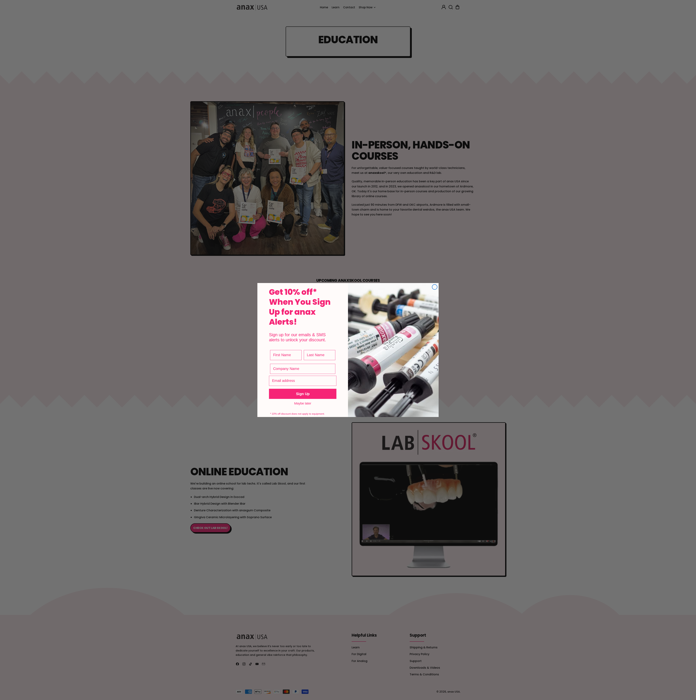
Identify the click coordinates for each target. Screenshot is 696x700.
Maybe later (302, 403)
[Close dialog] (434, 287)
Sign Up (303, 394)
